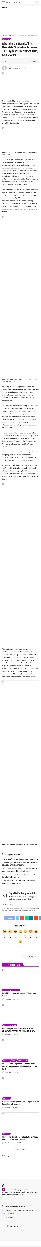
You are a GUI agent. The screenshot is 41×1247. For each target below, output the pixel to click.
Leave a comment (32, 956)
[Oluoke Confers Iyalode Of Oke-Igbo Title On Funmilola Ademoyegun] (20, 1088)
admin (9, 68)
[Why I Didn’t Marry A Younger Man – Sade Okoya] (20, 979)
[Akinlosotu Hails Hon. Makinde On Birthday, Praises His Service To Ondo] (20, 1123)
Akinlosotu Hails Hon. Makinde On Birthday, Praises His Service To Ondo (20, 1138)
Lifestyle (6, 39)
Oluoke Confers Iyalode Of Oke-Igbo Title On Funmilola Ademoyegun (20, 1102)
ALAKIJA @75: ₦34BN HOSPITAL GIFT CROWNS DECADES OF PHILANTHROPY (18, 1029)
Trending (15, 990)
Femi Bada (8, 999)
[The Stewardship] (13, 2)
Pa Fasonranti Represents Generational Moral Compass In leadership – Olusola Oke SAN (19, 1066)
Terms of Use (21, 908)
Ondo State (22, 1060)
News (14, 1025)
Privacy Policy (13, 910)
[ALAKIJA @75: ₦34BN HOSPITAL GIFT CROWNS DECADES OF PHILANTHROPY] (20, 1015)
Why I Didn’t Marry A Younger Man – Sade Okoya (20, 859)
